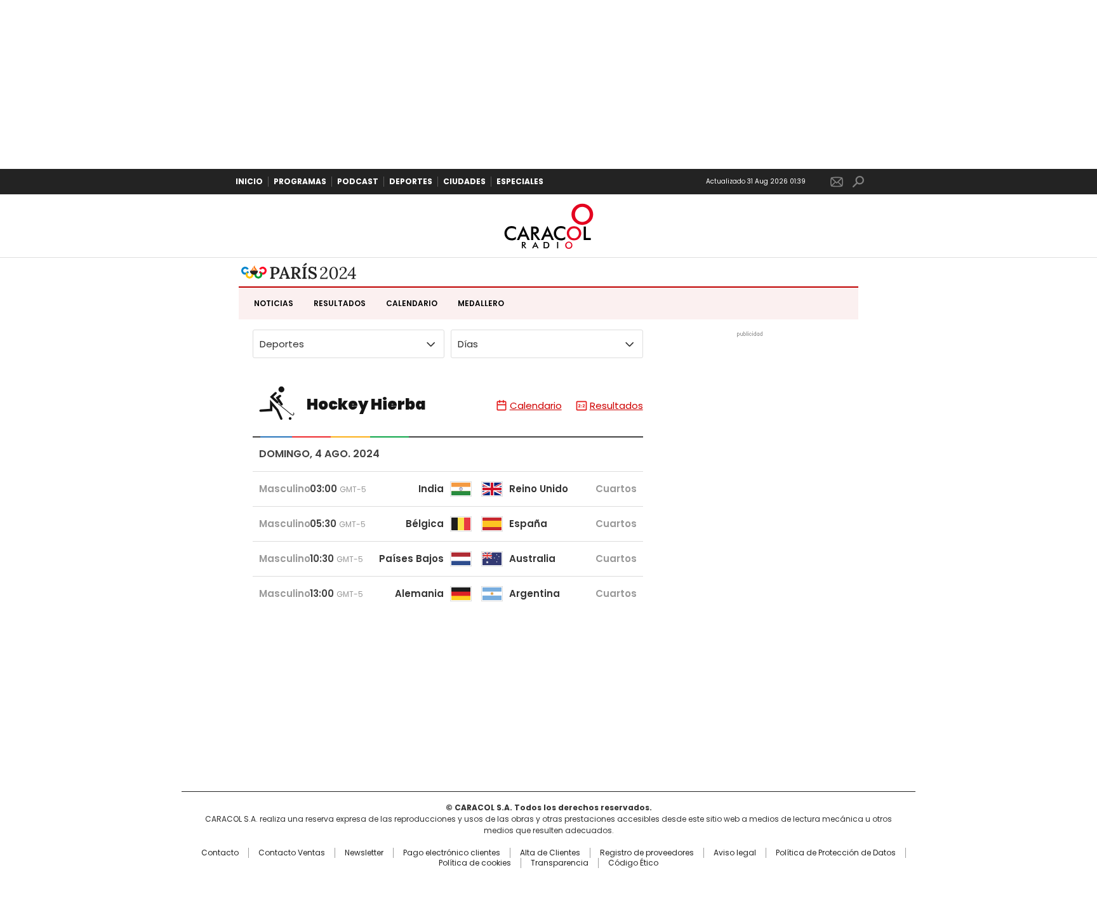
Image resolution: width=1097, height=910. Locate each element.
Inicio (249, 181)
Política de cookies (475, 863)
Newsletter (837, 181)
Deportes (410, 181)
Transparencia (559, 863)
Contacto (220, 853)
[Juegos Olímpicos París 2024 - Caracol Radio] (299, 272)
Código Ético (633, 863)
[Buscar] (858, 181)
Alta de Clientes (550, 853)
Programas (300, 181)
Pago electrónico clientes (451, 853)
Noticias (273, 303)
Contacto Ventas (291, 853)
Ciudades (464, 181)
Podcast (357, 181)
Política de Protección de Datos (836, 853)
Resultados (340, 303)
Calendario (411, 303)
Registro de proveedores (647, 853)
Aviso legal (735, 853)
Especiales (519, 181)
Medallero (481, 303)
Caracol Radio (548, 226)
